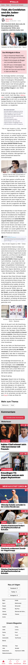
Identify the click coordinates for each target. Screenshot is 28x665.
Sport (3, 603)
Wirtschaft (17, 606)
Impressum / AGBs (20, 650)
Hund (5, 395)
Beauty (4, 640)
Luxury (17, 629)
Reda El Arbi (9, 19)
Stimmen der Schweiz (17, 5)
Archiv (4, 617)
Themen (17, 614)
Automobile (5, 637)
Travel (16, 635)
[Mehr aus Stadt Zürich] (14, 486)
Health (4, 626)
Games (4, 611)
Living (16, 626)
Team (16, 645)
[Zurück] (1, 2)
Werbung (4, 645)
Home (3, 5)
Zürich (7, 21)
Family (4, 632)
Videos (4, 608)
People (4, 606)
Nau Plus (17, 608)
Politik (16, 600)
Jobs (3, 648)
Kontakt (17, 648)
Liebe (3, 629)
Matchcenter (18, 603)
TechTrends (18, 637)
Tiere (3, 635)
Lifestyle (4, 614)
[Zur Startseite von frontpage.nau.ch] (14, 2)
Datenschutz (5, 650)
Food (16, 632)
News (7, 5)
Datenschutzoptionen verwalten (8, 653)
